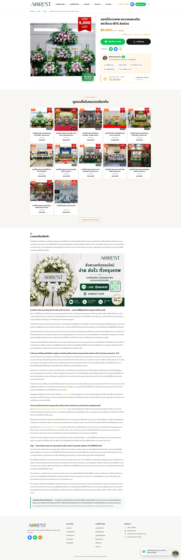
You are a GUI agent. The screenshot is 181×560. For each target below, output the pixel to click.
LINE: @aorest (131, 531)
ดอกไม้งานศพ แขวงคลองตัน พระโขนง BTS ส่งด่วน (52, 409)
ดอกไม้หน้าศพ (74, 4)
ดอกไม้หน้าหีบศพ (100, 535)
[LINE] (35, 537)
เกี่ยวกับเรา (98, 543)
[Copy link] (120, 49)
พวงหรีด (86, 4)
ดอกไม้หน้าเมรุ (99, 532)
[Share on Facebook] (116, 49)
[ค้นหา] (149, 4)
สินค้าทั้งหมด (99, 539)
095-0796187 (124, 4)
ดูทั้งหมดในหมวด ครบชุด (90, 219)
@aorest (142, 4)
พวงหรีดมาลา (70, 535)
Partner (108, 4)
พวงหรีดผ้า (69, 539)
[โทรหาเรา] (40, 537)
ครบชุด (45, 11)
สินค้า (38, 11)
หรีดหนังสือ (69, 543)
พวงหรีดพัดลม (70, 532)
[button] (175, 553)
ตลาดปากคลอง (66, 394)
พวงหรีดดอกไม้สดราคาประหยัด (50, 427)
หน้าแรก (32, 11)
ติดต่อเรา (97, 4)
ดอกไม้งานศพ (60, 4)
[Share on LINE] (111, 49)
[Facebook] (132, 4)
